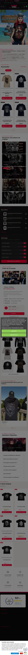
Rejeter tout (14, 335)
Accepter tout (15, 653)
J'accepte (14, 331)
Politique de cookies (6, 327)
